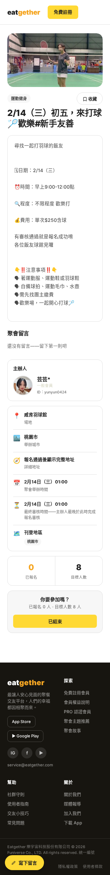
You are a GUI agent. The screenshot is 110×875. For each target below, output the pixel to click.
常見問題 (15, 822)
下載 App (73, 822)
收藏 (92, 98)
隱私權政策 (68, 866)
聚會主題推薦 (77, 721)
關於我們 (72, 794)
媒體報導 (72, 803)
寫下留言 (28, 863)
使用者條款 (93, 866)
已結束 (55, 621)
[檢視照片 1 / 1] (55, 60)
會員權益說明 (77, 702)
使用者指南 (18, 803)
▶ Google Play (25, 735)
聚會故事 (72, 730)
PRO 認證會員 (77, 711)
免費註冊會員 (77, 692)
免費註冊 (63, 12)
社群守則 (15, 794)
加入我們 (72, 813)
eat (23, 12)
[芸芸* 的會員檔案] (23, 385)
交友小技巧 (18, 813)
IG (13, 752)
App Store (21, 721)
